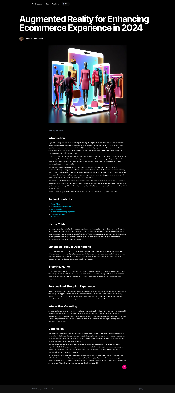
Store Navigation (57, 209)
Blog (47, 4)
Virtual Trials (55, 204)
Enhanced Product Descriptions (62, 206)
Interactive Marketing (58, 214)
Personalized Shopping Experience (63, 212)
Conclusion (55, 217)
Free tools (55, 4)
